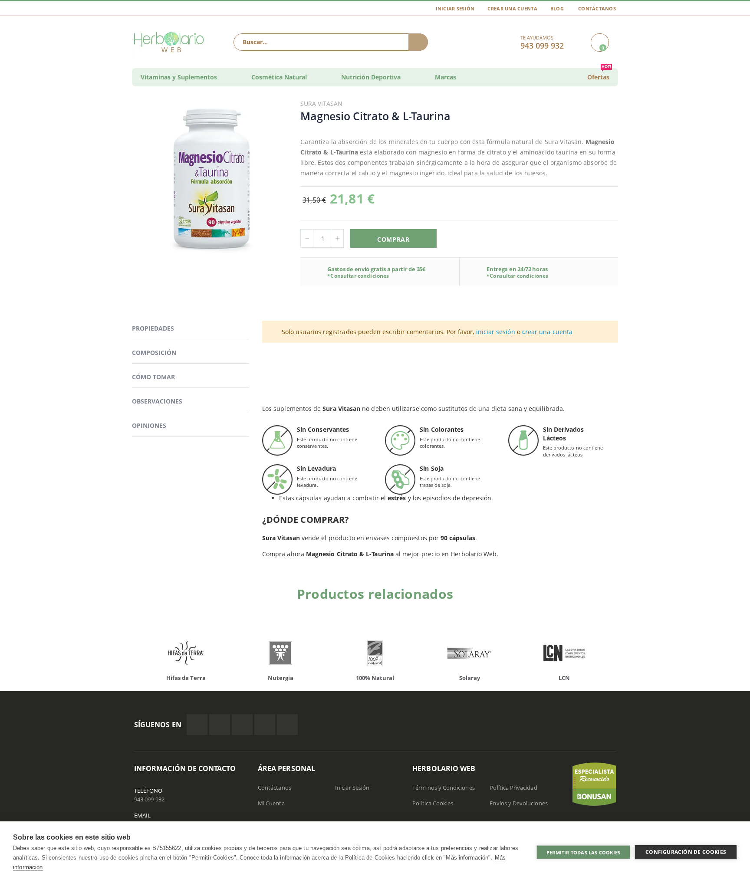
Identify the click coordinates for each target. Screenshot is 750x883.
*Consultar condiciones (358, 275)
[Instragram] (242, 724)
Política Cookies (432, 803)
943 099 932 (149, 799)
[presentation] (127, 655)
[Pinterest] (264, 724)
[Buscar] (418, 42)
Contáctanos (597, 8)
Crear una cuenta (512, 8)
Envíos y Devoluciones (518, 803)
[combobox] (331, 42)
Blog (557, 8)
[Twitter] (219, 724)
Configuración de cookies (685, 852)
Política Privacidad (513, 787)
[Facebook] (197, 724)
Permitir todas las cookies (583, 852)
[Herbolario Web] (171, 42)
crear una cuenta (547, 332)
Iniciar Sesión (455, 8)
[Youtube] (287, 724)
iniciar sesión (495, 332)
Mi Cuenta (271, 803)
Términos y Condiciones (443, 787)
